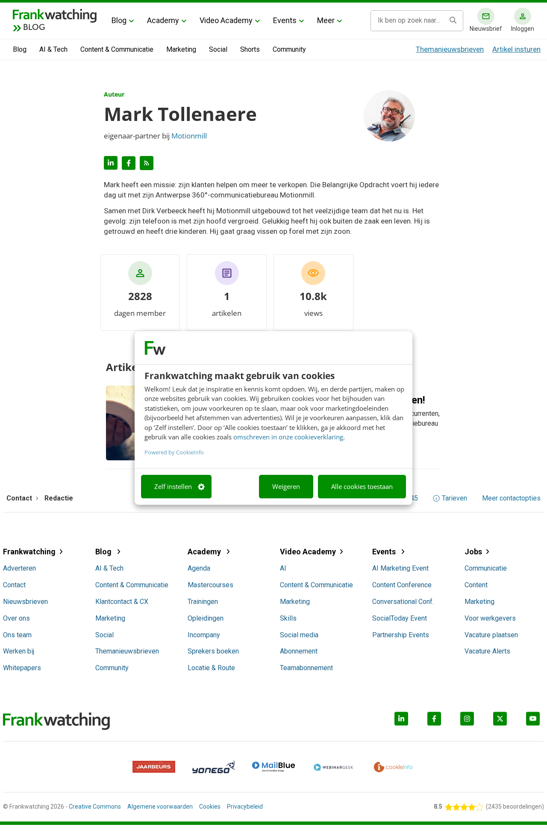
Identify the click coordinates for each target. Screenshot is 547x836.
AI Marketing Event (400, 568)
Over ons (16, 618)
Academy (163, 20)
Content (476, 585)
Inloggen (522, 28)
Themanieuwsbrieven (450, 49)
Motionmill (189, 136)
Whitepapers (22, 668)
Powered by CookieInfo (174, 452)
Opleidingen (206, 618)
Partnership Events (400, 635)
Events (285, 20)
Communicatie (486, 568)
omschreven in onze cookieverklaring (288, 437)
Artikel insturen (516, 49)
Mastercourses (210, 585)
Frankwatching (29, 551)
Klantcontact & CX (121, 602)
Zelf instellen (173, 486)
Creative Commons (95, 806)
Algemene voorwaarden (160, 806)
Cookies (210, 806)
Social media (299, 635)
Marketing (181, 49)
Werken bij (18, 651)
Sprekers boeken (213, 651)
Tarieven (454, 498)
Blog (119, 20)
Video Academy (226, 20)
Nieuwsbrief (486, 28)
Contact (14, 585)
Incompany (204, 635)
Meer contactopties (511, 498)
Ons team (17, 635)
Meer (326, 20)
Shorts (250, 49)
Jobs (473, 551)
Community (289, 49)
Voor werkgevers (490, 618)
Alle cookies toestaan (362, 486)
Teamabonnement (306, 668)
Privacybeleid (245, 806)
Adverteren (19, 568)
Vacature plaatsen (491, 635)
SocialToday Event (399, 618)
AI (283, 568)
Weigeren (286, 486)
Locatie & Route (211, 668)
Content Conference (402, 585)
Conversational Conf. (403, 602)
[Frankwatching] (55, 15)
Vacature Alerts (487, 651)
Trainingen (203, 602)
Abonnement (299, 651)
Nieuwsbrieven (25, 602)
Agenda (199, 568)
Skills (288, 618)
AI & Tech (53, 49)
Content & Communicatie (116, 49)
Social (218, 49)
